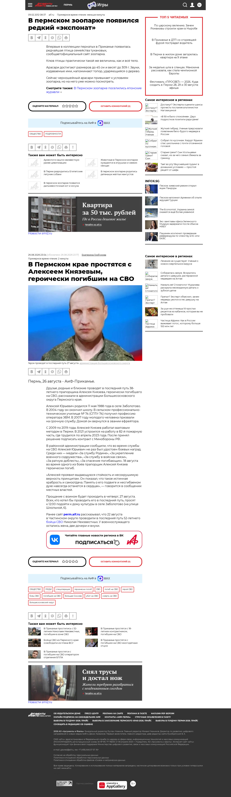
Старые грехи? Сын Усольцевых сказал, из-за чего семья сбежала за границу (181, 155)
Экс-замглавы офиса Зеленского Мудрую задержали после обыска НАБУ (179, 224)
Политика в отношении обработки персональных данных (81, 758)
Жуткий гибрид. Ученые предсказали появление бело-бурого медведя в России (182, 131)
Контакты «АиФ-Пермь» (118, 717)
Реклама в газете (137, 713)
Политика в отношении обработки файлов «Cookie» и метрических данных (89, 760)
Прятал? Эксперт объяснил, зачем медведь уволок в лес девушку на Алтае (180, 299)
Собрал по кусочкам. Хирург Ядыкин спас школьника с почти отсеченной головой (181, 143)
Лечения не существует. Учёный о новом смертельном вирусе (179, 262)
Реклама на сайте (113, 713)
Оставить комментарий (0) (115, 106)
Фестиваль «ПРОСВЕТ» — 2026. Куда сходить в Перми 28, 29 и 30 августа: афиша (174, 85)
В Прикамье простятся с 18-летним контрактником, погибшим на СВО (116, 631)
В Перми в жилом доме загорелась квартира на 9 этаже (174, 56)
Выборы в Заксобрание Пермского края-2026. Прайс (121, 721)
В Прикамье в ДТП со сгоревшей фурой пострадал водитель (174, 41)
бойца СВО (54, 522)
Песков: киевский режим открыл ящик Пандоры (178, 187)
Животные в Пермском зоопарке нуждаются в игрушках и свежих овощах (119, 162)
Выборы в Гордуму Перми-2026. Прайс (177, 721)
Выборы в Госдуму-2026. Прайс (71, 721)
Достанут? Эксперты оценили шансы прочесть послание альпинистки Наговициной (181, 107)
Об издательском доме (67, 713)
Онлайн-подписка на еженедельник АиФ (77, 717)
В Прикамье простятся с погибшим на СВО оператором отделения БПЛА (61, 654)
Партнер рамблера (84, 783)
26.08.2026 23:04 (37, 254)
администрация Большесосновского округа (105, 363)
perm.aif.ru (72, 514)
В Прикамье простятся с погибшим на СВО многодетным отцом (119, 643)
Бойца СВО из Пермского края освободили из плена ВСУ (61, 641)
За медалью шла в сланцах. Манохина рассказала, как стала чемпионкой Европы (174, 70)
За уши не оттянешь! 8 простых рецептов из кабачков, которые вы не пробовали (182, 311)
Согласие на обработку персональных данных (76, 755)
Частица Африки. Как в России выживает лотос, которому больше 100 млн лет (180, 323)
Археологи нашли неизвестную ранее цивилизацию (61, 161)
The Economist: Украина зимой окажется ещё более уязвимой (177, 210)
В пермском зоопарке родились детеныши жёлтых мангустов (119, 173)
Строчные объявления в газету (153, 717)
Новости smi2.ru (40, 233)
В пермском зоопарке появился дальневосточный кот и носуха (62, 184)
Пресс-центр (92, 713)
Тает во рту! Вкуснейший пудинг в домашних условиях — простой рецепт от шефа (180, 167)
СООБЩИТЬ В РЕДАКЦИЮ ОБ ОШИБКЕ (73, 724)
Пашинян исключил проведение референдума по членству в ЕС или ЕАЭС (179, 236)
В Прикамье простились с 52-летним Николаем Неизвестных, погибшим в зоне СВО (62, 631)
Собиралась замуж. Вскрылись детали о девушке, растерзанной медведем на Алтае (179, 276)
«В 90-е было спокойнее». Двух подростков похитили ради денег (180, 118)
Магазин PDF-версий (162, 713)
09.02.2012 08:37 (37, 14)
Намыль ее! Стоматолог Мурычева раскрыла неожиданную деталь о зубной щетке (180, 287)
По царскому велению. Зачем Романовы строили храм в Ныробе (174, 27)
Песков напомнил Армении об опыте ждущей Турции (181, 198)
